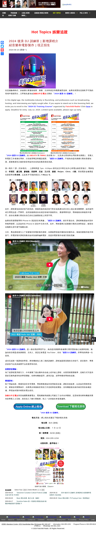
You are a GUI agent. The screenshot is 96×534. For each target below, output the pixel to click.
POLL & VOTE (84, 13)
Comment (41, 520)
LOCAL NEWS (26, 13)
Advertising (50, 520)
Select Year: (19, 490)
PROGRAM (14, 13)
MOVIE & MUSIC (70, 13)
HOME (4, 13)
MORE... (24, 15)
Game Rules (21, 520)
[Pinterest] (2, 50)
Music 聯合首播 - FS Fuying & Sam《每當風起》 (74, 498)
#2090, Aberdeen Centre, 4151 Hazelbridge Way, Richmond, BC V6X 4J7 (26, 524)
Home (3, 520)
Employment (61, 520)
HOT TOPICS (57, 13)
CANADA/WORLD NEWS (41, 13)
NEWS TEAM (12, 15)
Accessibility (72, 520)
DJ (3, 15)
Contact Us (31, 520)
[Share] (2, 54)
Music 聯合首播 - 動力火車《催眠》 (28, 498)
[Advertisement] (50, 21)
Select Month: (32, 490)
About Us (11, 520)
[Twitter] (2, 46)
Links (93, 520)
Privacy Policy (83, 520)
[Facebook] (2, 42)
